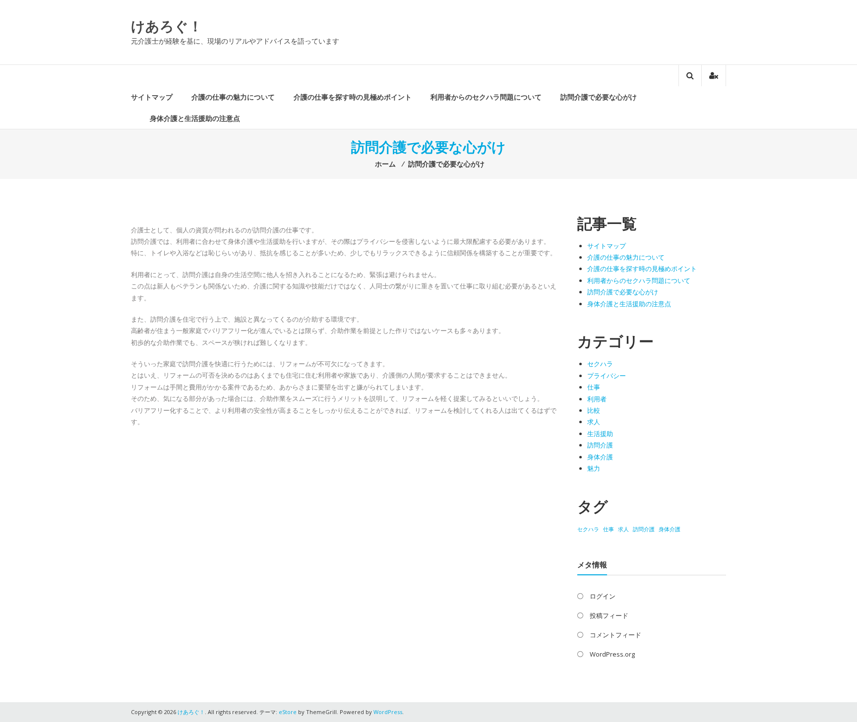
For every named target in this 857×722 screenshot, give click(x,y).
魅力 (593, 468)
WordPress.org (612, 654)
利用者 (597, 398)
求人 (593, 421)
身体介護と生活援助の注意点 (195, 118)
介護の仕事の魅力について (233, 97)
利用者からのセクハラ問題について (486, 97)
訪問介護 (600, 445)
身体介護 (600, 456)
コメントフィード (615, 634)
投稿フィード (609, 615)
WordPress (387, 712)
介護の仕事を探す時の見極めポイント (353, 97)
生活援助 (600, 433)
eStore (288, 712)
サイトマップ (152, 97)
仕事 (593, 387)
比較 (593, 410)
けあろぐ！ (166, 25)
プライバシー (606, 375)
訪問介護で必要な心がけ (598, 97)
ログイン (602, 596)
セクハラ (600, 363)
